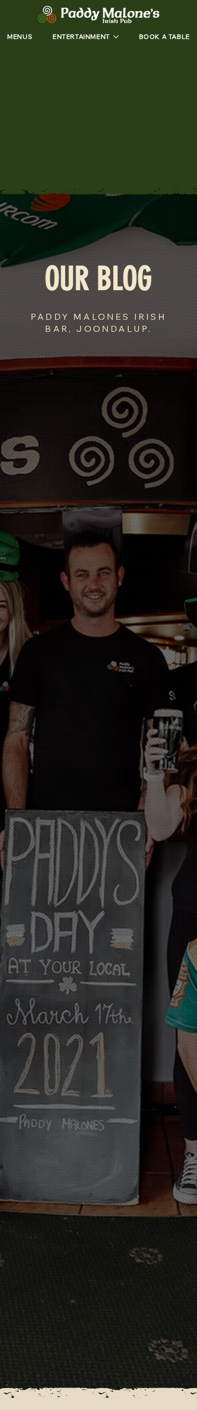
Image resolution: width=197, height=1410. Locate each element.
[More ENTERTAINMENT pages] (116, 36)
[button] (164, 37)
